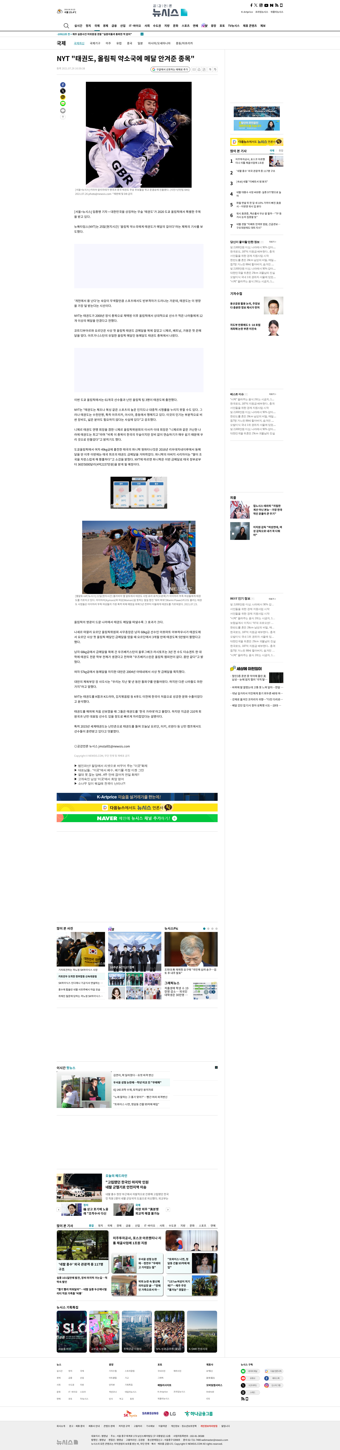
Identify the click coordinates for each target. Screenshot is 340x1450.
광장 (213, 25)
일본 (140, 43)
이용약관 (162, 1426)
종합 (91, 1226)
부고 (121, 1398)
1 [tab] (204, 929)
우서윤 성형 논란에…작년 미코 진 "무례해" (137, 1082)
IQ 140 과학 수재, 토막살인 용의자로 (133, 1090)
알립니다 (225, 1426)
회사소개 (61, 1426)
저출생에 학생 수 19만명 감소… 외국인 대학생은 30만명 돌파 (176, 993)
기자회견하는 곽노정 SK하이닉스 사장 (78, 970)
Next (168, 1210)
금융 (114, 25)
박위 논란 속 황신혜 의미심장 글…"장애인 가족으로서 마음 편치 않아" (149, 1286)
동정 (132, 1398)
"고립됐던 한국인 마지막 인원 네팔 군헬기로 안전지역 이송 (127, 1184)
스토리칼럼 (130, 1370)
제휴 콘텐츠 (250, 25)
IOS (208, 1398)
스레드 (252, 1392)
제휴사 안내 (94, 1426)
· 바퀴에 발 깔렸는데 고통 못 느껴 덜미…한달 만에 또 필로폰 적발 (256, 687)
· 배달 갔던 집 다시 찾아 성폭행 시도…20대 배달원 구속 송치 (256, 705)
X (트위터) (252, 1385)
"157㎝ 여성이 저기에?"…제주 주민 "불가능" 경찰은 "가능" (179, 1286)
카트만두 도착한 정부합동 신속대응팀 (77, 976)
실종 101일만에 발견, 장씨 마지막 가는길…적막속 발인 (82, 1280)
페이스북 (275, 1378)
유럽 (119, 43)
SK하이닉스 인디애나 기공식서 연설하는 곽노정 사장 (81, 983)
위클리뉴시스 (277, 11)
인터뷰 (112, 1384)
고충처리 (138, 1426)
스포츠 (186, 25)
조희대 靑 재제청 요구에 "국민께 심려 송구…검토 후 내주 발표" (190, 971)
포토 (222, 25)
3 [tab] (212, 929)
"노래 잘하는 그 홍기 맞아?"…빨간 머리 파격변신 (140, 1097)
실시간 (78, 25)
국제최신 (79, 43)
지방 (167, 25)
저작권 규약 (124, 1426)
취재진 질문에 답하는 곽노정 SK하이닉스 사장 (81, 996)
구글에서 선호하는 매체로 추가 (172, 69)
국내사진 (161, 1370)
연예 (195, 25)
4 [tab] (216, 929)
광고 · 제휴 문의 (77, 1426)
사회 (147, 25)
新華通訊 (210, 1377)
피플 (233, 497)
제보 (263, 25)
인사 (111, 1398)
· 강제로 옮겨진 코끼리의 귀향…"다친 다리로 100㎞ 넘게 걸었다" (256, 699)
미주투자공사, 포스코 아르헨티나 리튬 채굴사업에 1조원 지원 (137, 1240)
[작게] (209, 69)
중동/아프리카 (184, 43)
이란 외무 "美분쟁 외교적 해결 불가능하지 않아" (147, 1213)
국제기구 (95, 43)
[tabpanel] (191, 954)
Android (210, 1391)
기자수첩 (236, 293)
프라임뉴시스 (261, 11)
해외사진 (177, 1370)
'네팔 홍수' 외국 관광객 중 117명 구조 (81, 1267)
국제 (97, 25)
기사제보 (150, 1426)
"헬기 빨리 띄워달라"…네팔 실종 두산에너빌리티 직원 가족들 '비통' (82, 1291)
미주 (108, 43)
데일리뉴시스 (131, 1391)
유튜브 (252, 1378)
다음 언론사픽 (275, 1371)
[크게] (215, 69)
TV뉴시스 (234, 25)
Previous (59, 1210)
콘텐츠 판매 (109, 1426)
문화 (175, 25)
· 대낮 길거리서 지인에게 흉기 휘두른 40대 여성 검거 (256, 693)
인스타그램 (275, 1385)
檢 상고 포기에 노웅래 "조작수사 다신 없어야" (95, 1213)
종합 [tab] (281, 150)
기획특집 (129, 1384)
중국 (129, 43)
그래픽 (160, 1377)
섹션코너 (113, 1391)
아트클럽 (113, 1377)
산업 (123, 25)
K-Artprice (247, 11)
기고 (127, 1377)
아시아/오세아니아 (159, 43)
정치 (88, 25)
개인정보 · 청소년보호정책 (184, 1426)
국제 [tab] (272, 150)
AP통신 (209, 1370)
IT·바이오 (135, 25)
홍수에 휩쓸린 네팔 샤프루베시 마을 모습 (79, 989)
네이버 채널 (252, 1371)
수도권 (157, 25)
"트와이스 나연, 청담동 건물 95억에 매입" (136, 1104)
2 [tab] (208, 929)
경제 (105, 25)
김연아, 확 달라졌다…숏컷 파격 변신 (133, 1075)
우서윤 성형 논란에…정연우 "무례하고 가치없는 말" (149, 1263)
